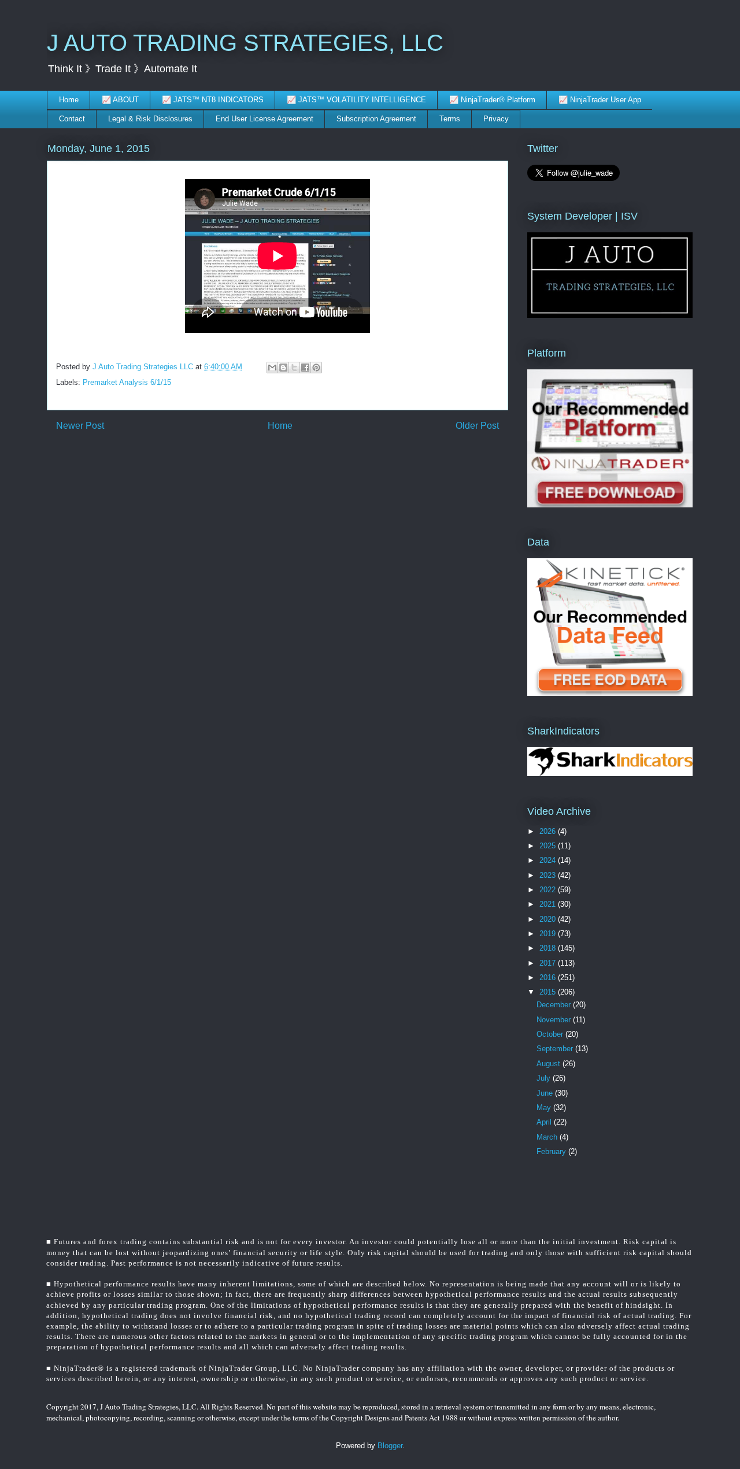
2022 (548, 889)
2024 (548, 860)
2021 (548, 904)
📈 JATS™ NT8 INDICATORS (213, 99)
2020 (548, 919)
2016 (548, 977)
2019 (548, 933)
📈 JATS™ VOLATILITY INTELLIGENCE (356, 99)
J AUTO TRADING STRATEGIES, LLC (245, 42)
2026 (548, 831)
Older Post (477, 426)
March (548, 1137)
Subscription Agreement (376, 118)
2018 (548, 948)
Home (69, 99)
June (545, 1093)
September (555, 1048)
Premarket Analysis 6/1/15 (127, 382)
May (544, 1107)
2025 (548, 845)
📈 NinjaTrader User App (599, 99)
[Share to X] (294, 367)
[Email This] (272, 367)
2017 (548, 963)
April (545, 1122)
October (550, 1034)
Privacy (496, 118)
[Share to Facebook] (305, 367)
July (544, 1078)
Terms (449, 118)
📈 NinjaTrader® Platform (492, 99)
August (549, 1063)
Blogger (390, 1445)
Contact (72, 118)
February (552, 1151)
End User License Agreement (264, 118)
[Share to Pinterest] (316, 367)
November (554, 1019)
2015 (548, 992)
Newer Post (80, 426)
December (554, 1004)
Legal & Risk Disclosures (150, 118)
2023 (548, 875)
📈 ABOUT (120, 99)
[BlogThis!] (283, 367)
